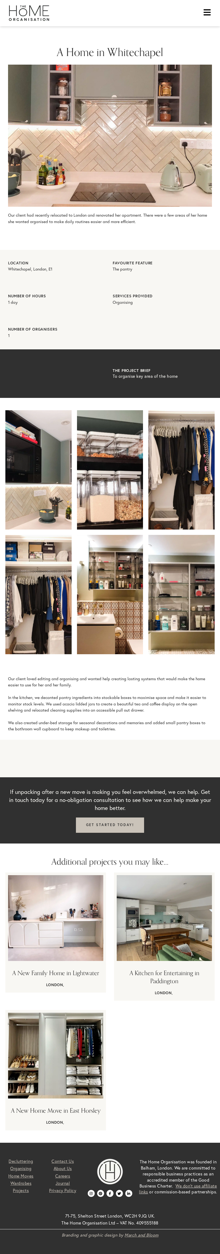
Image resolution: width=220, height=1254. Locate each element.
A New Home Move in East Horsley (56, 1110)
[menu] (207, 12)
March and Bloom (141, 1235)
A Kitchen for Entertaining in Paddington (164, 977)
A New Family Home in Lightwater (55, 973)
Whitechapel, (20, 269)
